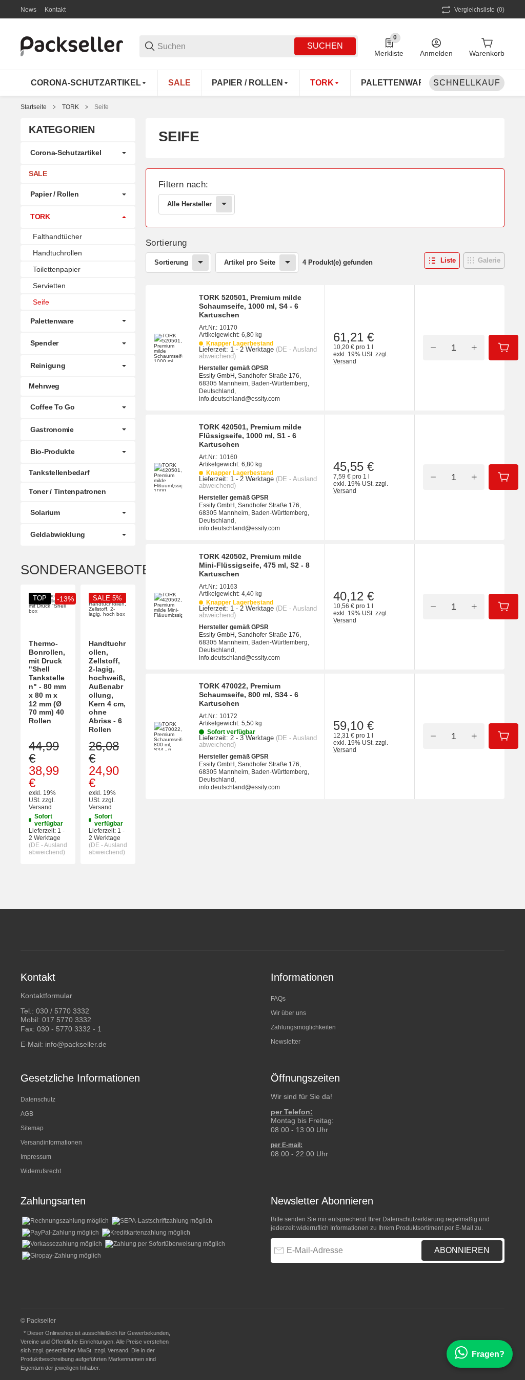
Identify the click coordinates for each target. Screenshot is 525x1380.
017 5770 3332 (66, 1020)
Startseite (34, 107)
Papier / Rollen (54, 194)
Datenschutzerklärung (413, 1219)
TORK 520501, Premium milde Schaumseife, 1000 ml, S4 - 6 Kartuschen (250, 306)
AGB (27, 1113)
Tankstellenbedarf (59, 472)
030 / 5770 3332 (62, 1011)
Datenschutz (38, 1099)
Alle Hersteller (189, 204)
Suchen (325, 45)
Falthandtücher (57, 236)
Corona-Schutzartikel (65, 152)
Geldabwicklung (57, 534)
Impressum (36, 1156)
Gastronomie (52, 429)
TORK (70, 107)
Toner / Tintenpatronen (67, 491)
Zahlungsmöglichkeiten (303, 1027)
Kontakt (55, 9)
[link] (325, 197)
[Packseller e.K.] (72, 45)
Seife (101, 107)
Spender (44, 343)
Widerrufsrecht (41, 1171)
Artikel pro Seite (249, 262)
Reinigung (47, 365)
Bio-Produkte (52, 451)
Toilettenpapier (56, 269)
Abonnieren (462, 1250)
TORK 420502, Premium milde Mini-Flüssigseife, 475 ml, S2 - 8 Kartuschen (254, 565)
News (28, 9)
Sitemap (32, 1128)
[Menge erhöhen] (474, 347)
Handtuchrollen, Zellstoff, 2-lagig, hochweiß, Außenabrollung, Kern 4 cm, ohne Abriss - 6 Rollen (107, 686)
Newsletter (285, 1041)
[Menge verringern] (433, 347)
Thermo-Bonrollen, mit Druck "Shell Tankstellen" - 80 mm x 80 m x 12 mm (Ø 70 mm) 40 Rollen (47, 682)
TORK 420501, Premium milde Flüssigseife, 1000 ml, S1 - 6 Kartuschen (250, 435)
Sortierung (171, 262)
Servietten (49, 286)
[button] (442, 260)
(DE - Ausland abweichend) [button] (48, 849)
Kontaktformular (46, 995)
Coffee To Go (52, 407)
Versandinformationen (51, 1142)
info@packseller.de (76, 1044)
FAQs (278, 998)
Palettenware (52, 321)
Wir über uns (288, 1013)
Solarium (45, 512)
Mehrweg (44, 386)
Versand (344, 361)
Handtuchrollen (57, 253)
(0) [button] (479, 9)
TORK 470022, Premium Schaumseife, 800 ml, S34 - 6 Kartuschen (248, 694)
